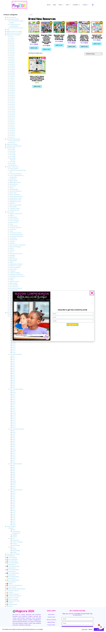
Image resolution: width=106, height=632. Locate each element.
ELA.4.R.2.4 (12, 113)
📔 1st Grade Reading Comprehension (12, 563)
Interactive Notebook (15, 191)
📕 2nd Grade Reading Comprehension (12, 567)
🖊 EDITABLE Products (12, 590)
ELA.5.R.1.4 (12, 125)
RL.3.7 (13, 521)
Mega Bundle (13, 260)
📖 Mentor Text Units (12, 597)
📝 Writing (9, 606)
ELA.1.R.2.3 (12, 47)
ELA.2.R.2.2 (12, 66)
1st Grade (12, 149)
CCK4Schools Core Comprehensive (14, 25)
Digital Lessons (13, 181)
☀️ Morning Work (11, 17)
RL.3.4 (13, 516)
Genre (11, 252)
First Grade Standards (15, 354)
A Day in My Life (13, 168)
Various (11, 302)
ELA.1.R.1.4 (11, 42)
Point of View (13, 269)
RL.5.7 (13, 351)
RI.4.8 (13, 408)
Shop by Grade (10, 148)
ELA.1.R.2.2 (12, 45)
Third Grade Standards (15, 490)
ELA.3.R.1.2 (12, 80)
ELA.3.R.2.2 (12, 89)
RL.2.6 (13, 458)
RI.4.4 (13, 399)
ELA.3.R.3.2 (12, 95)
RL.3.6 (13, 519)
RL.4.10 (14, 413)
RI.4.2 (13, 394)
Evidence (11, 243)
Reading (14, 535)
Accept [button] (99, 629)
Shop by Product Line (12, 167)
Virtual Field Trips (14, 210)
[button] (92, 293)
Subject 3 (12, 547)
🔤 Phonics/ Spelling (12, 599)
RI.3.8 (13, 505)
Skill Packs (12, 203)
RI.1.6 (13, 366)
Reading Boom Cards (15, 200)
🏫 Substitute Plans (11, 604)
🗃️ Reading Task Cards (12, 601)
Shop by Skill (9, 212)
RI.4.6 (13, 403)
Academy (75, 5)
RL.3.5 (13, 517)
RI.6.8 (13, 478)
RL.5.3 (13, 344)
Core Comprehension (15, 174)
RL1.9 (13, 387)
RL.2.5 (13, 457)
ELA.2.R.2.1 (12, 64)
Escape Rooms (13, 184)
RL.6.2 (13, 484)
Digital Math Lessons (15, 182)
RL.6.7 (13, 488)
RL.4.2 (13, 415)
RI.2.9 (13, 446)
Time (10, 300)
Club (67, 5)
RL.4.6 (13, 424)
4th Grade (12, 155)
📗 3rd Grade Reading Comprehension (12, 570)
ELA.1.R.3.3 (12, 54)
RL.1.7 (13, 384)
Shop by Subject (11, 526)
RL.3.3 (13, 514)
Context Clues (13, 240)
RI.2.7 (13, 443)
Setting (11, 280)
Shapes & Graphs (14, 281)
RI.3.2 (13, 495)
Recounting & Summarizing (17, 276)
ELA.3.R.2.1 (12, 87)
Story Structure (13, 286)
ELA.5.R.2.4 (12, 132)
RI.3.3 (13, 497)
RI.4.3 (13, 398)
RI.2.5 (13, 439)
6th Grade (12, 158)
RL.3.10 (14, 511)
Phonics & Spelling (14, 267)
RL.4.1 (13, 412)
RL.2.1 (13, 448)
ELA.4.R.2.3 (12, 111)
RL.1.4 (13, 379)
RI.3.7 (13, 504)
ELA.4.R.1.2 (12, 102)
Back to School (13, 222)
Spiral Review (13, 207)
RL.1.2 (13, 375)
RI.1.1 (13, 356)
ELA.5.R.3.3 (12, 135)
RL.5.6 (13, 349)
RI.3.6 (13, 502)
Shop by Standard (11, 313)
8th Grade (12, 163)
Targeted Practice (14, 208)
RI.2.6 (13, 441)
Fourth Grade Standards (16, 389)
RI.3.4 (13, 498)
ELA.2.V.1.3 (12, 76)
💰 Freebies (9, 592)
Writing (14, 552)
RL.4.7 (13, 425)
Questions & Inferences (16, 274)
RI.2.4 (13, 438)
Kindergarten (13, 165)
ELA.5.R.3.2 (12, 134)
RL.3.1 (13, 509)
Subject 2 (12, 538)
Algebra (11, 215)
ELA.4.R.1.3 (12, 104)
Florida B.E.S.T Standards (13, 35)
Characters (12, 229)
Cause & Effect (13, 226)
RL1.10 (13, 385)
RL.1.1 (13, 373)
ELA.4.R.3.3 (12, 116)
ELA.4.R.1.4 (12, 106)
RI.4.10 (14, 392)
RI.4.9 (13, 410)
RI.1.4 (13, 363)
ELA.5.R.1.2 (12, 122)
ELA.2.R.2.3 (12, 68)
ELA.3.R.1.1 (11, 78)
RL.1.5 (13, 380)
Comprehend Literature (16, 234)
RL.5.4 (13, 346)
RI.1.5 (13, 365)
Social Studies (16, 545)
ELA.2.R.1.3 (12, 61)
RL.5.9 (13, 352)
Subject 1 (11, 528)
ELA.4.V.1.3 (12, 118)
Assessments (13, 217)
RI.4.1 (13, 391)
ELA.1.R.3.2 (12, 52)
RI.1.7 (13, 368)
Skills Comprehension (15, 205)
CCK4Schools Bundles (12, 19)
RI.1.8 (13, 370)
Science (14, 537)
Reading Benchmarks (15, 198)
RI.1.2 (13, 359)
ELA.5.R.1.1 (11, 120)
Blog (54, 5)
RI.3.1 (13, 491)
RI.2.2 (13, 434)
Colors (11, 231)
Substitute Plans (13, 290)
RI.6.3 (13, 471)
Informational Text (14, 141)
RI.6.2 (13, 467)
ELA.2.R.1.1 (11, 57)
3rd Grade (12, 153)
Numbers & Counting (15, 266)
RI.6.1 (13, 465)
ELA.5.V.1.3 (12, 137)
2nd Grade (12, 151)
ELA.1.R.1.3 (11, 40)
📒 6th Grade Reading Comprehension (12, 581)
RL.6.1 (13, 479)
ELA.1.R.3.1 (11, 50)
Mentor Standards (14, 194)
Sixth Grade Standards (15, 464)
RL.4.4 (14, 418)
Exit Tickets (12, 186)
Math (13, 530)
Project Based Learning (15, 196)
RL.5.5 (13, 347)
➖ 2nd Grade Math (11, 559)
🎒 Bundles (9, 583)
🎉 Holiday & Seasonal (12, 594)
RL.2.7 (13, 460)
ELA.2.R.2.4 (12, 69)
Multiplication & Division (16, 264)
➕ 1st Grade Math (11, 557)
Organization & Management (16, 532)
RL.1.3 (13, 377)
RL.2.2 (13, 451)
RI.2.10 (13, 432)
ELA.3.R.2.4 (12, 92)
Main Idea (12, 257)
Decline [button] (90, 629)
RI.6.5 (13, 474)
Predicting (12, 271)
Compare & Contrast (15, 233)
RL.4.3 (13, 417)
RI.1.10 (13, 358)
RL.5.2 (13, 342)
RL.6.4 (13, 486)
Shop (60, 5)
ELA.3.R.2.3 (12, 90)
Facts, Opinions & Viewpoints (17, 245)
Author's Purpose (14, 220)
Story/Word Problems (15, 288)
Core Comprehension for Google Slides (16, 176)
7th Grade (12, 161)
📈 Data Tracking (11, 587)
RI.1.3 (13, 361)
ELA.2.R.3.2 (12, 73)
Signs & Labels (13, 283)
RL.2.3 (13, 453)
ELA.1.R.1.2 (11, 38)
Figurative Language (15, 247)
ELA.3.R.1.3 (12, 83)
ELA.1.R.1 (11, 36)
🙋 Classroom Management (14, 585)
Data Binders (13, 179)
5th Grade (12, 156)
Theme (11, 299)
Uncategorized (10, 556)
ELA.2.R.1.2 (12, 59)
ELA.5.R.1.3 (12, 123)
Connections (13, 238)
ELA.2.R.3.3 (12, 75)
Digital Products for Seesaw (14, 33)
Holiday (14, 549)
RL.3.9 (13, 523)
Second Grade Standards (16, 429)
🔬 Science (9, 603)
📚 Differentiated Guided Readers (15, 589)
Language (12, 255)
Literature (12, 142)
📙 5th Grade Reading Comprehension (12, 577)
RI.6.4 (13, 472)
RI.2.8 (13, 445)
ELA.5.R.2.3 (12, 130)
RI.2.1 (13, 431)
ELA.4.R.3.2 (12, 115)
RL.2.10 (14, 450)
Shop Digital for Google (13, 554)
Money (11, 262)
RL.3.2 (13, 512)
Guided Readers (13, 189)
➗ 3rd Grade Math (11, 561)
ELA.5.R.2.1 (12, 127)
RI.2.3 (13, 436)
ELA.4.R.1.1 (11, 101)
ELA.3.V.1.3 (12, 99)
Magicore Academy (12, 144)
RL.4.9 (13, 427)
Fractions (12, 250)
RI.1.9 (13, 372)
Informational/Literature (13, 139)
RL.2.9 (13, 462)
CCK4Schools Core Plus (16, 28)
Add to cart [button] (34, 48)
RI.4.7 (13, 405)
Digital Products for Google (14, 31)
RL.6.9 (13, 160)
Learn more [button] (84, 629)
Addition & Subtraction (15, 214)
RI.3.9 (13, 507)
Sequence (12, 278)
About (48, 5)
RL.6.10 (14, 481)
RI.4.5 (13, 401)
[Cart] (93, 5)
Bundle (11, 224)
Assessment (15, 540)
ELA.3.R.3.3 (12, 97)
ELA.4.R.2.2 (12, 109)
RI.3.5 (13, 500)
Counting (11, 241)
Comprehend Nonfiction (16, 236)
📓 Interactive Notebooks (13, 596)
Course (85, 5)
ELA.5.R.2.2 (12, 128)
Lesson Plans (13, 193)
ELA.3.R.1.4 (12, 85)
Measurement (13, 259)
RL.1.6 (13, 382)
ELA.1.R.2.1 (11, 43)
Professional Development (14, 146)
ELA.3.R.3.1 (12, 94)
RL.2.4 (13, 455)
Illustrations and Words (15, 253)
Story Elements (13, 285)
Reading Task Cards (15, 201)
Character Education (15, 227)
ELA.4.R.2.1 (12, 108)
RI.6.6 (13, 476)
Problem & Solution (14, 273)
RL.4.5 (13, 420)
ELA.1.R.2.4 (12, 49)
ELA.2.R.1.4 (12, 62)
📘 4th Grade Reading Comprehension (12, 574)
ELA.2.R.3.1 (12, 71)
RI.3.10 (13, 493)
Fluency (11, 188)
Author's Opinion (14, 219)
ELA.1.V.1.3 (11, 56)
